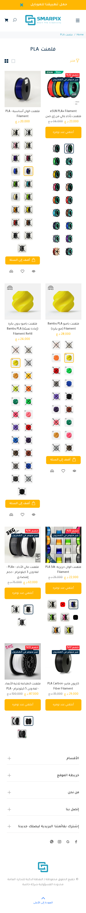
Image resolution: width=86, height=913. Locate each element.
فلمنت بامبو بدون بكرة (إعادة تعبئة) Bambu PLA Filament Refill (22, 329)
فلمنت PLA (66, 35)
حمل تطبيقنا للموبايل (49, 5)
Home (80, 35)
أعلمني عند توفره (63, 132)
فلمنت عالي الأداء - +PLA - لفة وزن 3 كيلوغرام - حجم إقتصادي (22, 572)
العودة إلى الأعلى (43, 903)
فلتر (72, 61)
